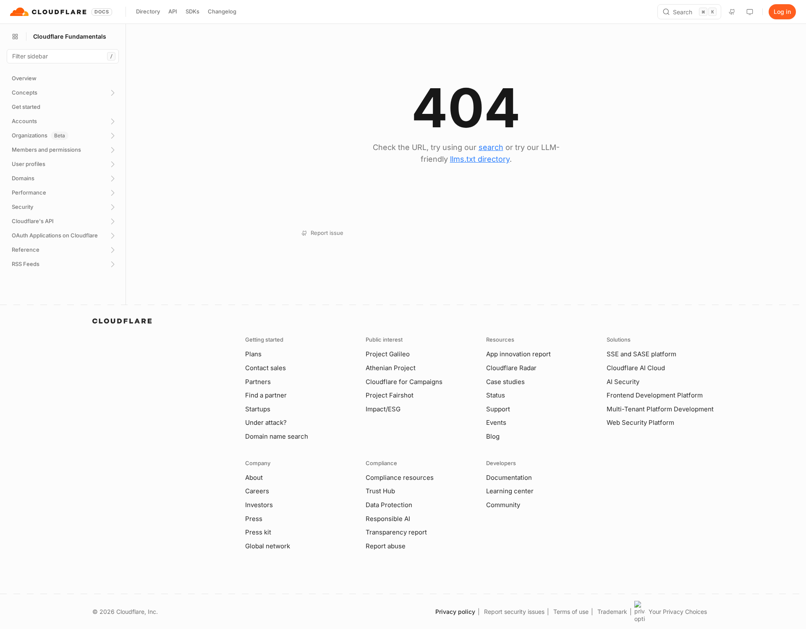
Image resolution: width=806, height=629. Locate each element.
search (491, 147)
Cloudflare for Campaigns (404, 382)
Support (498, 409)
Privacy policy (455, 611)
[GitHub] (732, 11)
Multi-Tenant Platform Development (660, 409)
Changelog (222, 11)
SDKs (192, 11)
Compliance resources (400, 478)
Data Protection (389, 505)
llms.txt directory (480, 159)
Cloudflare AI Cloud (636, 368)
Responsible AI (388, 519)
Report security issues (514, 611)
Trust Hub (380, 491)
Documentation (509, 478)
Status (495, 395)
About (254, 478)
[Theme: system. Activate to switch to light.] (749, 11)
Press (253, 519)
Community (503, 505)
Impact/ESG (383, 409)
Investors (259, 505)
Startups (257, 409)
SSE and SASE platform (641, 354)
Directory (148, 11)
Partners (258, 382)
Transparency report (396, 532)
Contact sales (265, 368)
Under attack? (266, 422)
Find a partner (266, 395)
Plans (253, 354)
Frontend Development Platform (655, 395)
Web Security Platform (640, 422)
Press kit (258, 532)
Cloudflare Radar (511, 368)
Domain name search (276, 436)
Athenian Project (391, 368)
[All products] (15, 36)
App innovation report (518, 354)
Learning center (510, 491)
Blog (493, 436)
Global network (267, 546)
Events (496, 422)
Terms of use (571, 611)
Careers (257, 491)
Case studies (505, 382)
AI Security (623, 382)
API (172, 11)
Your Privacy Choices (678, 611)
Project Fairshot (389, 395)
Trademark (612, 611)
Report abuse (386, 546)
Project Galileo (388, 354)
